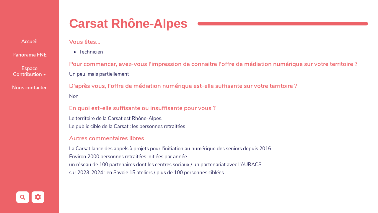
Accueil (29, 41)
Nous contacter (29, 87)
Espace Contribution (27, 71)
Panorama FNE (29, 54)
